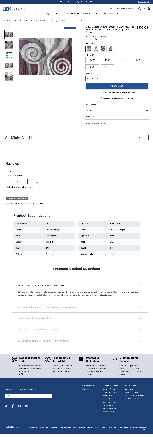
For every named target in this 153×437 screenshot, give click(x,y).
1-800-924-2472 (127, 8)
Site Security (33, 427)
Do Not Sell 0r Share (85, 427)
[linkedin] (26, 406)
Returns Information (110, 409)
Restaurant (71, 14)
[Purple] (88, 49)
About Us (85, 389)
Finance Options (108, 399)
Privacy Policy (44, 427)
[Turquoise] (103, 49)
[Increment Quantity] (97, 78)
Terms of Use (113, 427)
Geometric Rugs (24, 21)
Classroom (98, 14)
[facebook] (12, 406)
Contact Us (129, 389)
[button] (8, 34)
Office (34, 14)
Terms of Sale (123, 427)
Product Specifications (96, 124)
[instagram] (19, 406)
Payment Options (109, 396)
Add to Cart (117, 86)
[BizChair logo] (14, 9)
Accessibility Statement (138, 427)
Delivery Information (110, 389)
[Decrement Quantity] (87, 78)
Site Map (146, 430)
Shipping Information (110, 402)
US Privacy (54, 427)
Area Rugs (15, 21)
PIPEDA (103, 427)
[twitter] (6, 406)
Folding (46, 14)
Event (58, 14)
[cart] (148, 10)
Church (85, 14)
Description (91, 105)
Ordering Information (110, 392)
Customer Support (143, 2)
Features (90, 116)
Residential (113, 14)
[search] (139, 8)
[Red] (96, 49)
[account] (144, 8)
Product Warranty (109, 412)
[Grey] (111, 49)
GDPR (96, 427)
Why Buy (89, 111)
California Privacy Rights (69, 427)
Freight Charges (108, 405)
